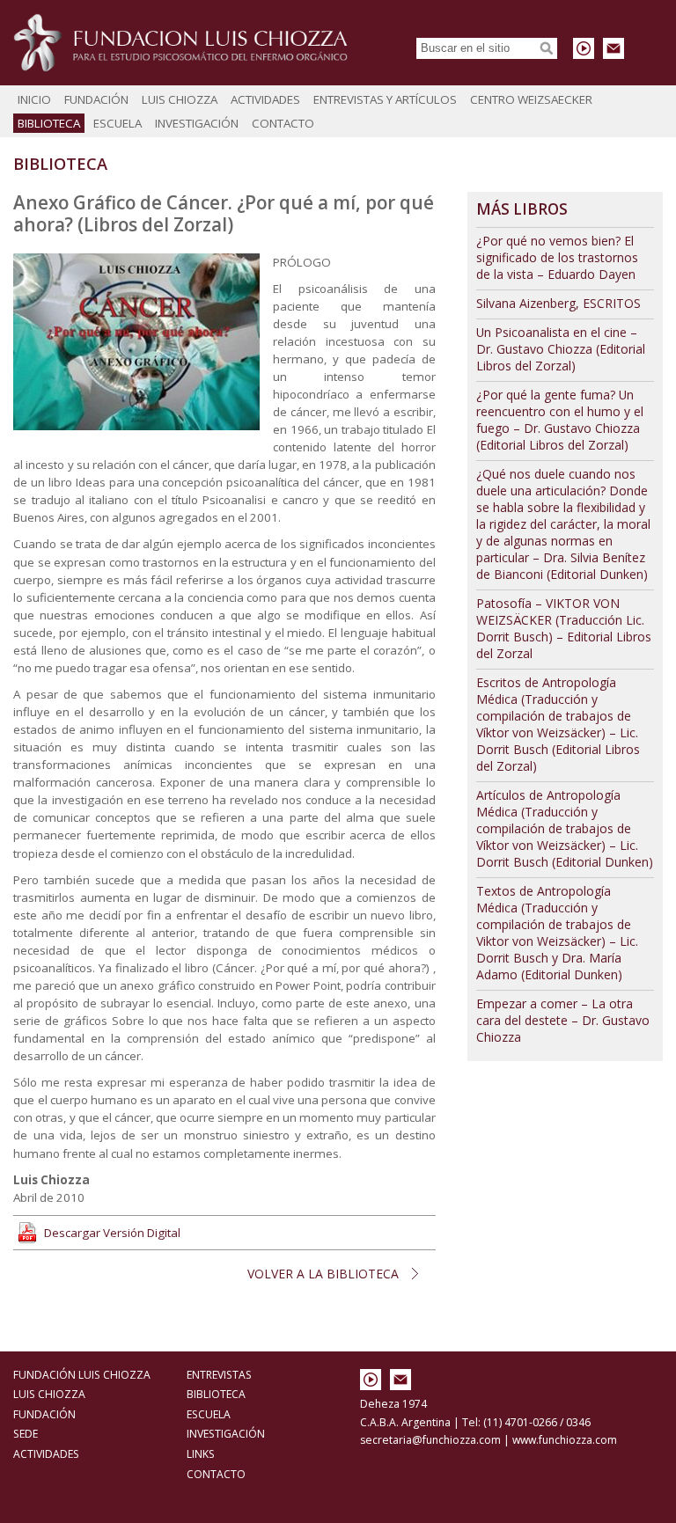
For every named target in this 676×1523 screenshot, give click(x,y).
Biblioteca (49, 123)
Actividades (265, 99)
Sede (25, 1433)
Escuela (117, 123)
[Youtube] (583, 48)
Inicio (34, 99)
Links (201, 1453)
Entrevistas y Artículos (385, 99)
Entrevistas (219, 1374)
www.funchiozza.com (564, 1439)
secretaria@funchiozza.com (430, 1439)
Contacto (283, 123)
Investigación (197, 123)
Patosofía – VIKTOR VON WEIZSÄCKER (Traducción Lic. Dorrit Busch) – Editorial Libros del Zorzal (563, 628)
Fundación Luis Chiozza (180, 42)
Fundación (96, 99)
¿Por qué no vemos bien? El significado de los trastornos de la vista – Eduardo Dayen (557, 257)
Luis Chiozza (179, 99)
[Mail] (613, 48)
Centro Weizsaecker (531, 99)
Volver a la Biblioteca (323, 1273)
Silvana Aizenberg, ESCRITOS (558, 303)
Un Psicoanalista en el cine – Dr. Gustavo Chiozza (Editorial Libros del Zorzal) (560, 349)
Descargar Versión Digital (112, 1233)
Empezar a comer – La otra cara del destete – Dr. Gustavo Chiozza (563, 1020)
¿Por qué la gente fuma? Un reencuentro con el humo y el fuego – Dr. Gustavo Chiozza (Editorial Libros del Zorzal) (559, 419)
